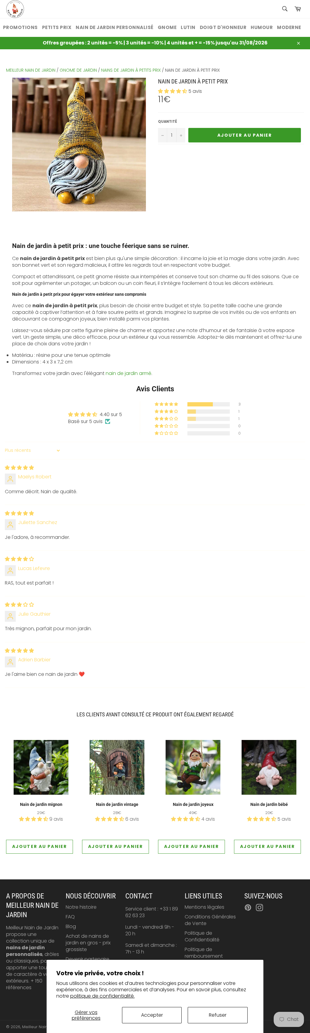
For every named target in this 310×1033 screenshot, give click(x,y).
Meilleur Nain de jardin (30, 70)
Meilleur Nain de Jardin (45, 1026)
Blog (71, 926)
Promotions (20, 27)
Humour (262, 27)
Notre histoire (81, 907)
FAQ (70, 916)
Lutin (188, 27)
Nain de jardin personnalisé (114, 27)
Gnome (167, 27)
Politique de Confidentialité (202, 936)
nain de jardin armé (128, 373)
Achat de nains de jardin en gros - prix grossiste (88, 943)
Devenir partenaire (87, 959)
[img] (19, 467)
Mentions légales (204, 907)
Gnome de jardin (78, 70)
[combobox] (284, 9)
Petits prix (57, 27)
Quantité (167, 121)
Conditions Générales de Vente (210, 920)
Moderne (289, 27)
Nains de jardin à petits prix (131, 70)
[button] (173, 91)
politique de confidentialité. (102, 995)
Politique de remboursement (204, 953)
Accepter (152, 1015)
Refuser (217, 1015)
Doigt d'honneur (223, 27)
